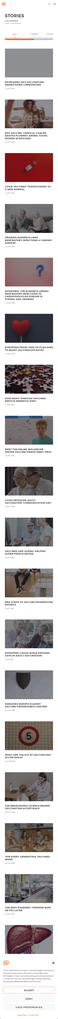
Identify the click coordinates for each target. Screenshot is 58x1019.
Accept (29, 990)
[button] (53, 962)
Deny (29, 998)
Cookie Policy (22, 1015)
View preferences (29, 1007)
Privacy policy (34, 1015)
